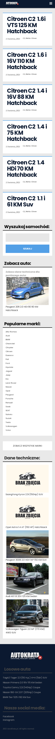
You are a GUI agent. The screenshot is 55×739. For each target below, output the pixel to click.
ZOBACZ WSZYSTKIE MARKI (27, 445)
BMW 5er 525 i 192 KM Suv (17, 697)
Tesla (8, 422)
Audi (8, 335)
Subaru (9, 414)
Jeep (8, 375)
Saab (8, 406)
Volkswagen (11, 426)
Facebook (8, 716)
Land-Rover (11, 383)
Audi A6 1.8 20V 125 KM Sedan (21, 596)
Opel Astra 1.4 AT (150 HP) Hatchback (26, 527)
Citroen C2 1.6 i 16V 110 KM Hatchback (27, 61)
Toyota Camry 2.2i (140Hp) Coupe (21, 687)
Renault (9, 402)
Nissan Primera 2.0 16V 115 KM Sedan (22, 682)
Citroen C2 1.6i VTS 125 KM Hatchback (27, 25)
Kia (7, 379)
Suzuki (8, 418)
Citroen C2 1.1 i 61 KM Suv (26, 201)
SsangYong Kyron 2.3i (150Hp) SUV (24, 494)
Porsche (9, 398)
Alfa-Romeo (11, 332)
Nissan (9, 387)
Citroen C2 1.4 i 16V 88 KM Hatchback (27, 97)
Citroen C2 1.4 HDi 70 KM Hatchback (26, 169)
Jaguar (9, 371)
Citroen (9, 351)
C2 (24, 38)
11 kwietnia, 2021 (13, 38)
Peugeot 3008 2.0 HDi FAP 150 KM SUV (26, 559)
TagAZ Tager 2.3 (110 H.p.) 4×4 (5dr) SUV (25, 677)
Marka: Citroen (31, 38)
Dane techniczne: (22, 458)
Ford (8, 363)
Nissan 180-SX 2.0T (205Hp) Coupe (22, 692)
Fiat (7, 359)
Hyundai (9, 367)
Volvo (8, 430)
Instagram (8, 720)
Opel (8, 391)
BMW (8, 339)
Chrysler (9, 347)
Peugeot (10, 395)
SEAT (8, 410)
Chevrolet (10, 343)
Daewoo (10, 355)
